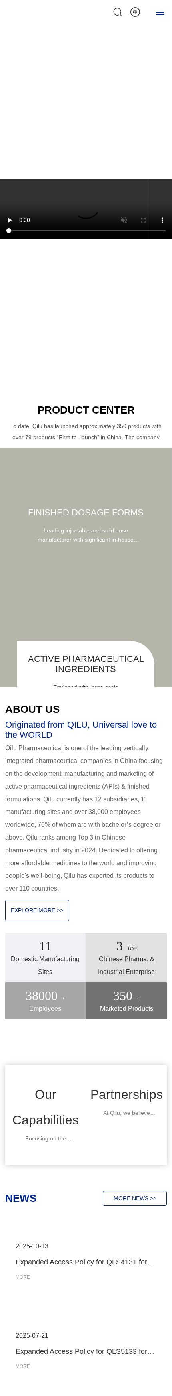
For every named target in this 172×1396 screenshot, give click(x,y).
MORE (23, 1277)
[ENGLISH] (135, 11)
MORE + (31, 86)
